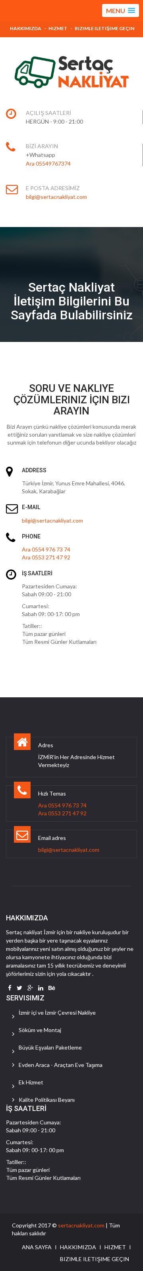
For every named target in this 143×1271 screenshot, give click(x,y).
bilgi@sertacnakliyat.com (56, 196)
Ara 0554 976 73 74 (46, 549)
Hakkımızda (25, 28)
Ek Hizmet (31, 1082)
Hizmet (58, 28)
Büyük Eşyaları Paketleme (50, 1047)
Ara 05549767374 (48, 163)
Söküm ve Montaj (40, 1030)
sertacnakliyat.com (81, 1225)
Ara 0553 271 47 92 (46, 557)
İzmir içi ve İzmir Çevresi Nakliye (57, 1012)
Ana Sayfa (37, 1247)
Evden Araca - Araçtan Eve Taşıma (60, 1064)
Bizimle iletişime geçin (104, 28)
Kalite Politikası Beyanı (47, 1099)
